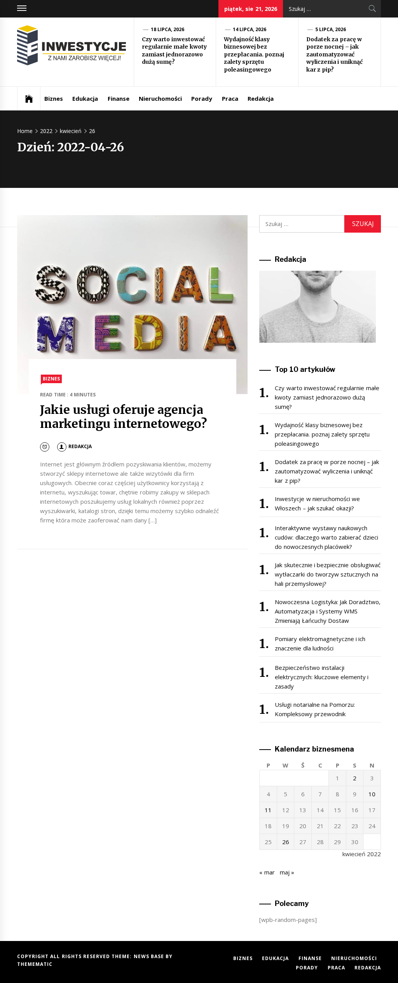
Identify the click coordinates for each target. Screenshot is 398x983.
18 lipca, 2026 (168, 29)
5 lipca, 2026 (330, 29)
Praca (230, 98)
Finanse (118, 98)
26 (285, 842)
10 (371, 794)
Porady (201, 98)
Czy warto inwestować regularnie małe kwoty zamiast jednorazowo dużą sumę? (174, 51)
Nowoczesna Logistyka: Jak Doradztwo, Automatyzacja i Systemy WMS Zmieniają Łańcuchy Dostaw (328, 611)
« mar (266, 872)
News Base (150, 956)
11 (268, 810)
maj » (287, 872)
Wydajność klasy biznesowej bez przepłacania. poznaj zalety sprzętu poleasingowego (254, 54)
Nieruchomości (160, 98)
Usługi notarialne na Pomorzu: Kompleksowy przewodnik (315, 709)
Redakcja (261, 98)
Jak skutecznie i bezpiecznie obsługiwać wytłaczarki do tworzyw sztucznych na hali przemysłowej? (327, 574)
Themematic (34, 964)
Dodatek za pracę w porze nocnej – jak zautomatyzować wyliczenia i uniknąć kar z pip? (334, 54)
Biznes (53, 98)
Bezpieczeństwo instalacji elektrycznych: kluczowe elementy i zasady (321, 677)
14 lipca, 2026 (250, 29)
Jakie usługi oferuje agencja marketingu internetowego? (123, 416)
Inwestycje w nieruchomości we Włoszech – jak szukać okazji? (317, 503)
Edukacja (85, 98)
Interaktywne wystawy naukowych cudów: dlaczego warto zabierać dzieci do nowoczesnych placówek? (326, 537)
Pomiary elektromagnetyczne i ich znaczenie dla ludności (320, 643)
